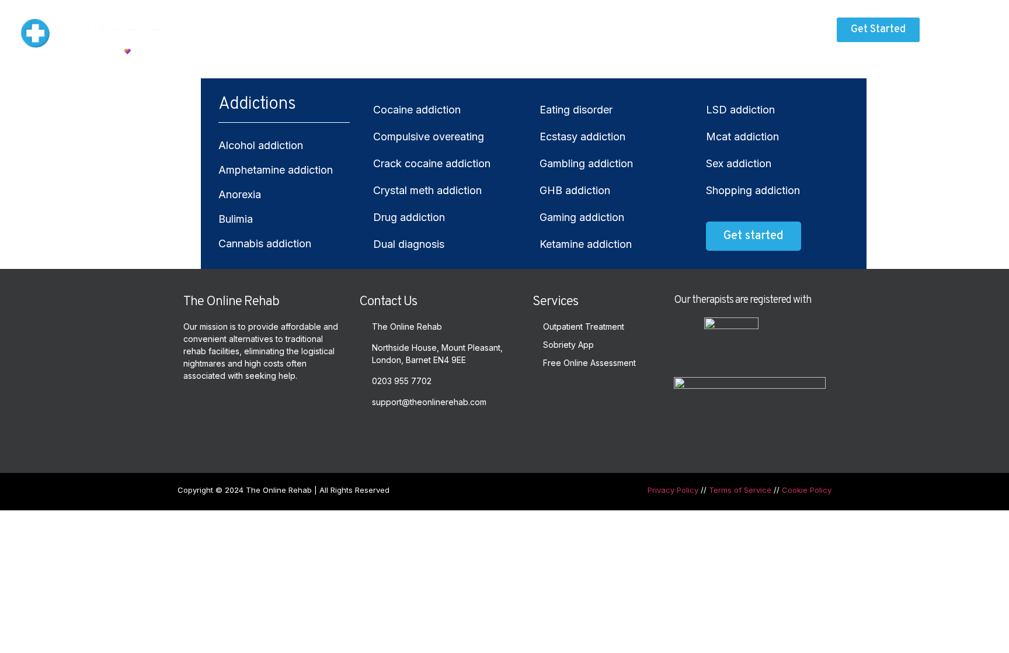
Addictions (340, 32)
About (287, 32)
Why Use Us (551, 32)
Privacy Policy (673, 490)
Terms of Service (740, 490)
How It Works (482, 32)
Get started (753, 236)
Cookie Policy (806, 490)
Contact (645, 32)
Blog (601, 32)
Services (409, 32)
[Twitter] (371, 431)
